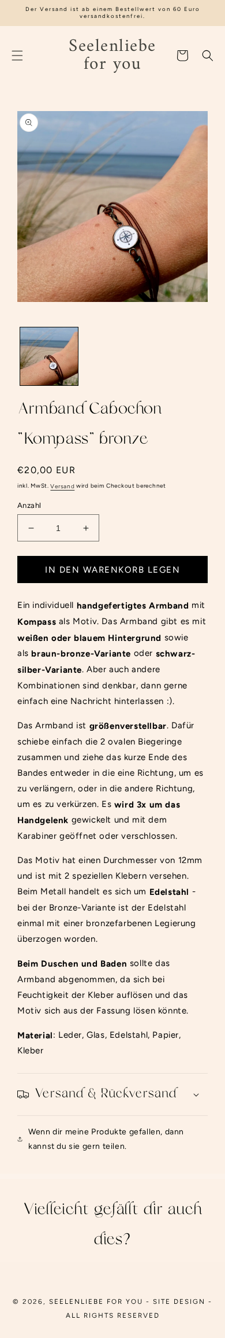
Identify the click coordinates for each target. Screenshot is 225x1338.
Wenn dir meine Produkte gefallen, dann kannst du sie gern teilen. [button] (106, 1139)
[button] (17, 55)
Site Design (179, 1302)
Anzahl (29, 505)
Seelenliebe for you (96, 1302)
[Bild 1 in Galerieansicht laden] (49, 356)
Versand (62, 486)
